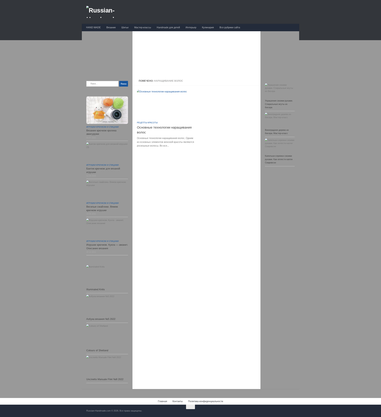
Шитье (125, 27)
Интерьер (191, 27)
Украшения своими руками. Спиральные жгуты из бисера (279, 104)
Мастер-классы (142, 27)
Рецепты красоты (147, 122)
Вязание (111, 27)
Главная (162, 401)
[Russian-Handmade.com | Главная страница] (109, 12)
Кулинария (208, 27)
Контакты (177, 401)
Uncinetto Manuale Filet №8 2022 (104, 379)
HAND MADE (93, 27)
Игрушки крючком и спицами (102, 127)
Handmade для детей (168, 27)
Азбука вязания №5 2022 (100, 319)
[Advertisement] (196, 55)
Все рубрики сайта (230, 27)
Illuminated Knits (95, 289)
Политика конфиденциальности (205, 401)
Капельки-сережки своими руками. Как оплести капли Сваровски (278, 159)
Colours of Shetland (97, 350)
